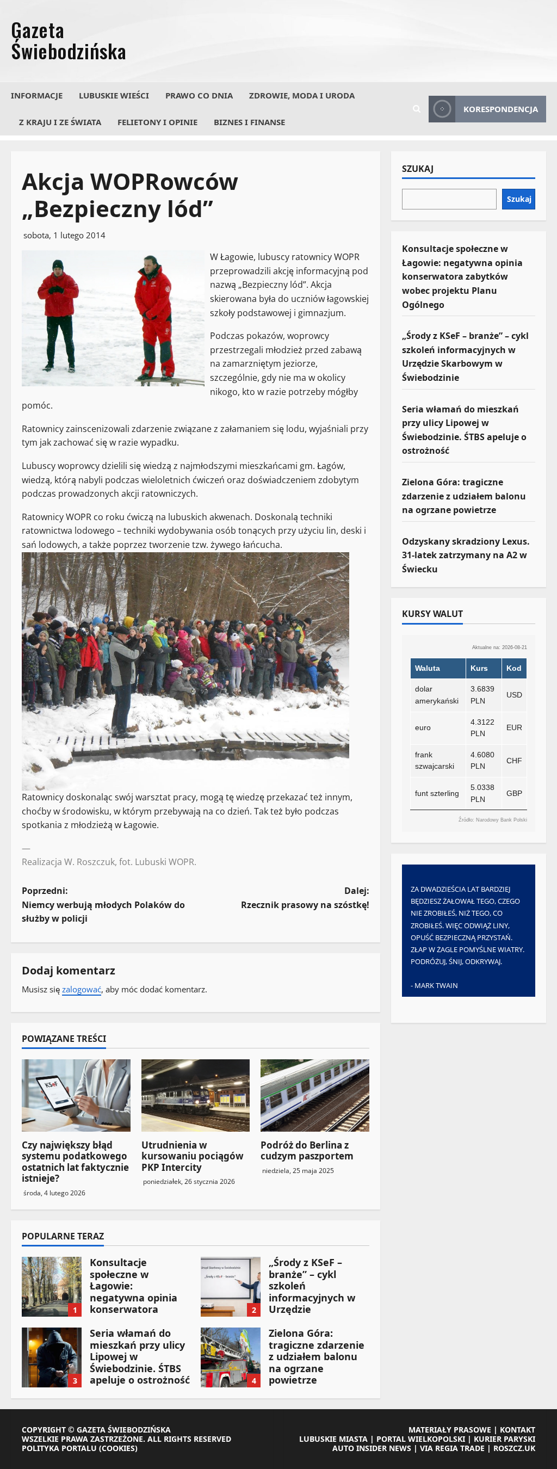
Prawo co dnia (199, 95)
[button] (416, 108)
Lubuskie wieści (114, 95)
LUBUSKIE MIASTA (333, 1439)
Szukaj (418, 169)
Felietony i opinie (157, 121)
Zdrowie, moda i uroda (302, 95)
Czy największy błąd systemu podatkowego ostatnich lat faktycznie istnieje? (75, 1161)
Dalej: (305, 898)
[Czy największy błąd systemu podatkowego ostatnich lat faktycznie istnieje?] (76, 1095)
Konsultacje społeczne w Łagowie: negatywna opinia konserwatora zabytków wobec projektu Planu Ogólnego (52, 1287)
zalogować (81, 989)
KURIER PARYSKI (504, 1439)
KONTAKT (517, 1429)
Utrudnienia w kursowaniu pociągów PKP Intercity (192, 1156)
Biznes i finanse (249, 121)
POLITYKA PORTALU (59, 1448)
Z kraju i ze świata (60, 121)
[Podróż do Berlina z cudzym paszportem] (315, 1095)
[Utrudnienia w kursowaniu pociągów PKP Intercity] (195, 1095)
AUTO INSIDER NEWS (371, 1448)
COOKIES (118, 1448)
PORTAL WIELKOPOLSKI (420, 1439)
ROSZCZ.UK (514, 1448)
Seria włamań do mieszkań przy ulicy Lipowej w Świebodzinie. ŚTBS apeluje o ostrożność (52, 1357)
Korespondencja (500, 108)
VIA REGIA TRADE (452, 1448)
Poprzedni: (103, 904)
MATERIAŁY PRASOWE (450, 1429)
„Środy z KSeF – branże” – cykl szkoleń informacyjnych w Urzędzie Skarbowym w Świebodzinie (231, 1287)
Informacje (37, 95)
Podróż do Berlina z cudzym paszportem (307, 1150)
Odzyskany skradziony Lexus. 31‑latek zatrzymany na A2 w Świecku (466, 555)
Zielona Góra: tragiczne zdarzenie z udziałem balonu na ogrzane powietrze (231, 1357)
